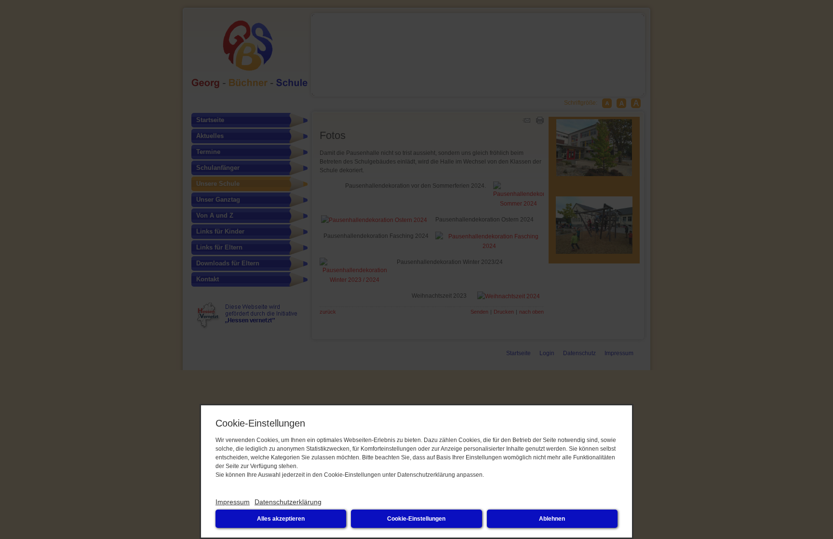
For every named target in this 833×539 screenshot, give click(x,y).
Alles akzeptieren (281, 518)
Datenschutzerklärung (288, 502)
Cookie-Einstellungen (416, 518)
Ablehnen (552, 518)
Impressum (232, 502)
